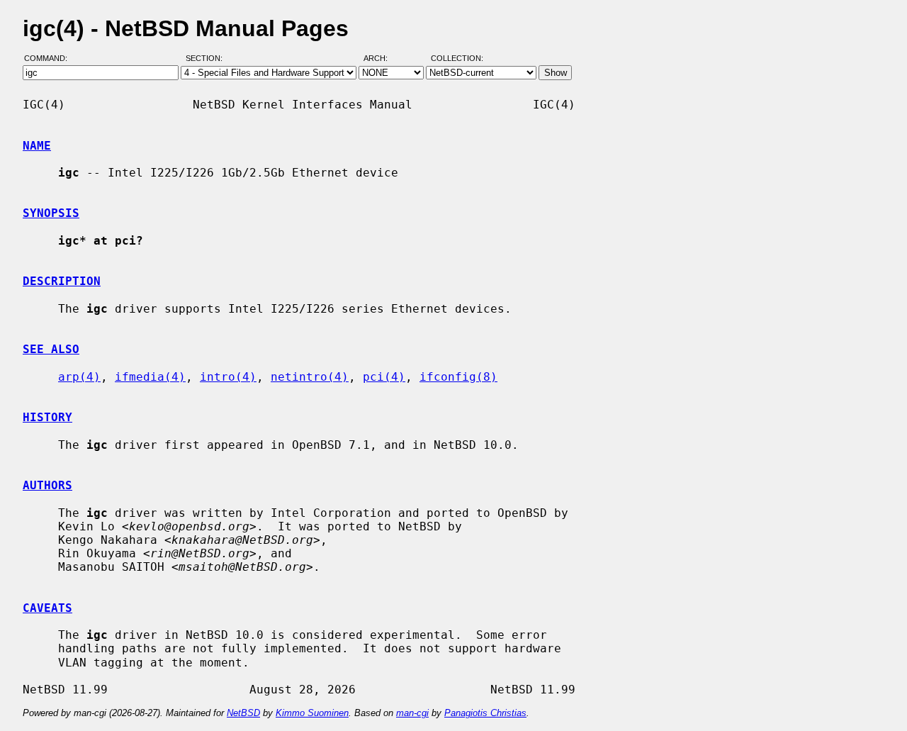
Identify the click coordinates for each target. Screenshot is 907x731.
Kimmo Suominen (312, 713)
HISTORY (47, 417)
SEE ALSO (51, 349)
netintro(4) (310, 377)
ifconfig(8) (458, 377)
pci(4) (384, 377)
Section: (207, 59)
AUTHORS (47, 485)
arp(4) (79, 377)
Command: (50, 59)
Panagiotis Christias (485, 713)
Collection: (457, 59)
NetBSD (243, 713)
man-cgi (412, 713)
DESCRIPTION (62, 281)
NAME (37, 145)
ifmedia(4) (150, 377)
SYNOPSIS (51, 213)
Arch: (382, 59)
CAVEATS (47, 608)
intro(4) (228, 377)
